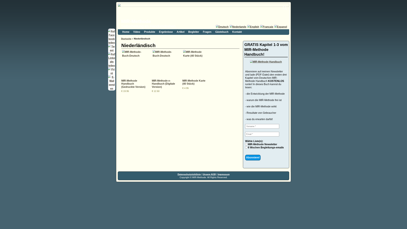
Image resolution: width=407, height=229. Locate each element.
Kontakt (237, 32)
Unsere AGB (209, 174)
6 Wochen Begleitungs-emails (265, 147)
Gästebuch (221, 32)
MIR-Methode (136, 21)
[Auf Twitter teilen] (111, 50)
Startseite (126, 38)
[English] (253, 26)
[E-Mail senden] (111, 88)
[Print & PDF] (111, 73)
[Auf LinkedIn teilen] (111, 65)
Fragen (207, 32)
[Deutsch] (222, 26)
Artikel (180, 32)
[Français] (267, 26)
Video (136, 32)
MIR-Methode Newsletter (262, 144)
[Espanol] (280, 26)
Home (125, 32)
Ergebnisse (166, 32)
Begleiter (193, 32)
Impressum (224, 174)
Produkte (149, 32)
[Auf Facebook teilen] (111, 42)
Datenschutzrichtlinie (189, 174)
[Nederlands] (238, 26)
